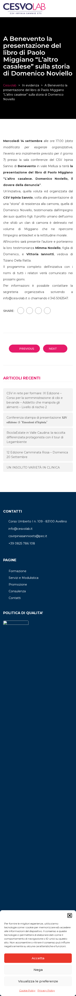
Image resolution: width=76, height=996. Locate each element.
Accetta (38, 958)
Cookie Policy (27, 990)
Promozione (18, 584)
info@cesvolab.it (20, 529)
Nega (38, 970)
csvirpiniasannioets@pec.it (27, 536)
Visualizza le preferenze (38, 981)
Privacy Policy (46, 990)
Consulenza (17, 591)
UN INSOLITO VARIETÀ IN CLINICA (33, 467)
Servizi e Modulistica (23, 578)
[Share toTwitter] (29, 310)
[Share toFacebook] (20, 310)
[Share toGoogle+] (38, 310)
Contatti (15, 598)
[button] (70, 915)
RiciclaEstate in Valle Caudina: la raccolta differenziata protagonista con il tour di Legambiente (36, 437)
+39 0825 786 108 (21, 543)
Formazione (17, 571)
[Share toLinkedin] (47, 310)
